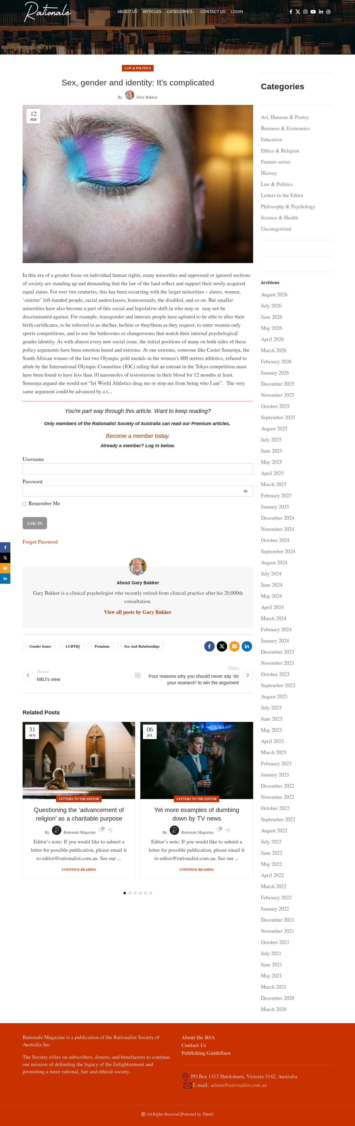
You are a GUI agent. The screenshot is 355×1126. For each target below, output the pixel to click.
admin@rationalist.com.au (239, 1084)
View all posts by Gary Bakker (138, 612)
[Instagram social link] (305, 12)
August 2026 (274, 294)
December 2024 (277, 517)
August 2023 (274, 696)
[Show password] (245, 491)
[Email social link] (234, 646)
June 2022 (271, 852)
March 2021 (273, 986)
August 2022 (274, 830)
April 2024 (272, 607)
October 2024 (275, 540)
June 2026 (271, 316)
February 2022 (276, 897)
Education (271, 139)
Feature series (275, 161)
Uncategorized (276, 228)
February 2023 (276, 763)
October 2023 (275, 674)
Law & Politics (137, 68)
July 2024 (271, 573)
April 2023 (272, 741)
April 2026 (272, 339)
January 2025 (275, 506)
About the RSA (198, 1037)
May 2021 (271, 975)
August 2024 (274, 562)
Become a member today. (138, 436)
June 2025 (271, 450)
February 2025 (276, 495)
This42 (208, 1114)
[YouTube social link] (313, 12)
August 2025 (274, 428)
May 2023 (271, 729)
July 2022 (271, 841)
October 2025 (275, 406)
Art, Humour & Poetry (285, 116)
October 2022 (275, 808)
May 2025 (271, 461)
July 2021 (271, 953)
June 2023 (271, 718)
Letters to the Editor (79, 799)
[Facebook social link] (291, 12)
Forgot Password (40, 541)
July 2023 (271, 707)
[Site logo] (48, 11)
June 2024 (271, 584)
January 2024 (275, 640)
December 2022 (277, 785)
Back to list (138, 675)
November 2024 (277, 528)
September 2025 (278, 417)
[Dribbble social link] (328, 12)
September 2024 (278, 551)
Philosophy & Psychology (288, 206)
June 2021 (271, 964)
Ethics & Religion (280, 150)
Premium (102, 646)
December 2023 (277, 651)
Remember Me (43, 503)
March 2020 (273, 1009)
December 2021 (277, 919)
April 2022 (272, 875)
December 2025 (277, 383)
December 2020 (277, 997)
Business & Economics (285, 128)
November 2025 (277, 394)
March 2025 (273, 484)
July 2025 (271, 439)
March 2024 (273, 618)
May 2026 (271, 327)
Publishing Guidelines (206, 1053)
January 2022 (275, 908)
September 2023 (278, 685)
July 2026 (271, 305)
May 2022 (271, 863)
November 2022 (277, 796)
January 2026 (275, 372)
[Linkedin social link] (321, 12)
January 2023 (275, 774)
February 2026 (276, 361)
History (269, 172)
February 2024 (276, 629)
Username (33, 459)
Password (32, 481)
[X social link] (298, 12)
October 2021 (275, 942)
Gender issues (40, 646)
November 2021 (277, 930)
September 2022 (278, 819)
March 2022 (273, 886)
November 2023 (277, 662)
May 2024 (271, 595)
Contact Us (193, 1045)
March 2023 (273, 752)
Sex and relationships (142, 646)
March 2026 (273, 350)
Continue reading (79, 869)
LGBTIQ (73, 646)
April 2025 (272, 473)
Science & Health (279, 217)
